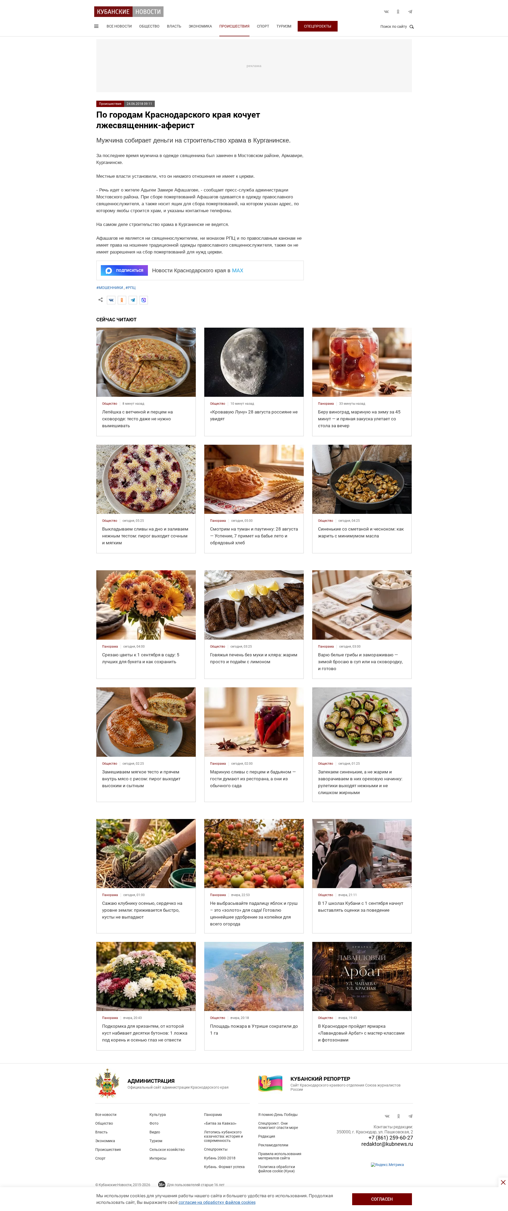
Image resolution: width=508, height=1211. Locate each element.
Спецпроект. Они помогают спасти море (278, 1125)
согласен (382, 1199)
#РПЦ (130, 288)
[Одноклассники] (122, 300)
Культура (157, 1114)
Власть (174, 26)
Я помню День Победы (278, 1114)
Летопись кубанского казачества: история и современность (223, 1136)
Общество (149, 26)
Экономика (200, 26)
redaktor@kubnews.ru (387, 1144)
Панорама (213, 1114)
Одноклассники (398, 12)
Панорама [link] (326, 404)
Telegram (410, 12)
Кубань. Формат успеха (224, 1167)
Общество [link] (109, 404)
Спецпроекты (317, 26)
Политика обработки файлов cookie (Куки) (276, 1169)
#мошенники (109, 288)
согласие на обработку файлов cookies (217, 1202)
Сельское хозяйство (167, 1149)
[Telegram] (133, 300)
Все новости (119, 26)
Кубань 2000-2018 (219, 1158)
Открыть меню (96, 27)
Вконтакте (386, 12)
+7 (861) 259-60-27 (391, 1137)
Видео (154, 1132)
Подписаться (129, 270)
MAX (237, 270)
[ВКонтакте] (111, 300)
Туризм (283, 26)
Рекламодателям (273, 1145)
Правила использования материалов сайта (279, 1156)
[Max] (143, 300)
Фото (153, 1123)
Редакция (266, 1136)
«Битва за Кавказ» (220, 1123)
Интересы (157, 1158)
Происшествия (234, 26)
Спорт (263, 26)
